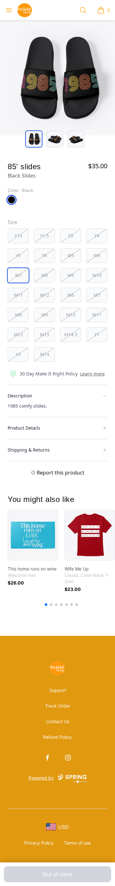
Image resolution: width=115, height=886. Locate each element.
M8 (18, 315)
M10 (70, 315)
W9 (70, 275)
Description (20, 396)
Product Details (24, 428)
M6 (70, 295)
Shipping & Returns (29, 450)
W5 (70, 255)
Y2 (18, 354)
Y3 (70, 236)
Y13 (18, 236)
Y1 (96, 334)
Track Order (57, 705)
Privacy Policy (39, 843)
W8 (44, 275)
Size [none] (12, 222)
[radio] (18, 236)
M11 (97, 315)
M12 (18, 334)
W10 (97, 275)
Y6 (44, 255)
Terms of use (77, 843)
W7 (18, 275)
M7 (97, 295)
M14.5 (70, 334)
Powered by (41, 778)
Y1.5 (44, 236)
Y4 (96, 236)
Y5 (18, 255)
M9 (44, 315)
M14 (44, 354)
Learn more (92, 374)
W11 (18, 295)
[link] (33, 535)
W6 (97, 255)
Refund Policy (57, 737)
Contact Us (57, 721)
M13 (44, 334)
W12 (44, 295)
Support (57, 690)
